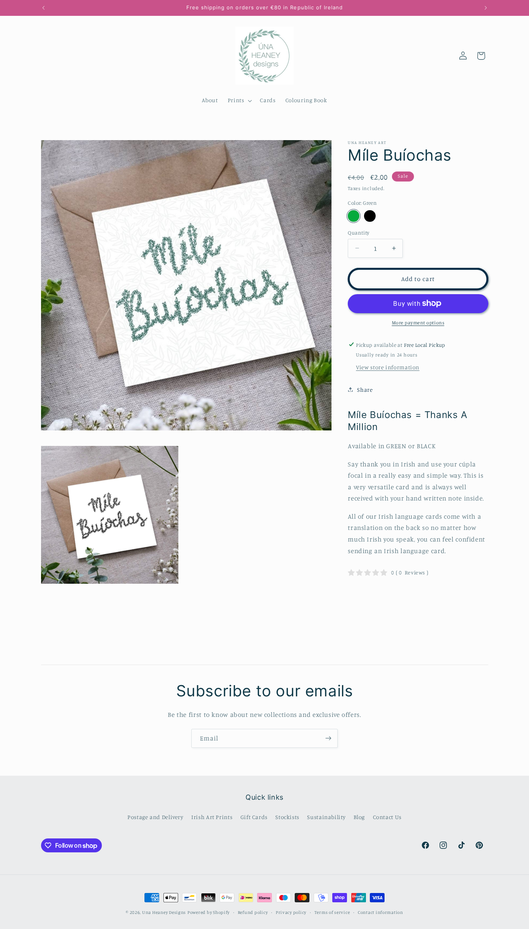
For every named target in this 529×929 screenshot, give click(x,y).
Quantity (358, 232)
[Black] (369, 215)
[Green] (353, 215)
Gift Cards (254, 817)
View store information (387, 367)
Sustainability (326, 817)
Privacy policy (291, 912)
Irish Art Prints (211, 817)
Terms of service (332, 912)
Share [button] (365, 389)
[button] (239, 100)
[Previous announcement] (43, 7)
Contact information (380, 912)
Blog (359, 817)
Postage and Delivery (155, 817)
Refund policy (253, 912)
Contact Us (387, 817)
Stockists (287, 817)
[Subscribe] (328, 738)
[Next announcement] (485, 7)
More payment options (418, 323)
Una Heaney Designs (164, 912)
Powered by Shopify (208, 912)
